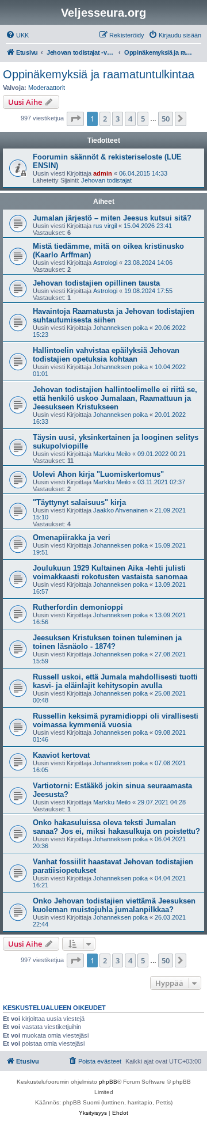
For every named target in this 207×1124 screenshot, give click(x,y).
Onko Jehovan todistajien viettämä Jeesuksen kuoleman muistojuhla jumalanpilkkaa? (114, 905)
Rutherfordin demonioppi (78, 607)
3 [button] (118, 118)
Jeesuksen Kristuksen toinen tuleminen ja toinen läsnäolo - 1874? (107, 642)
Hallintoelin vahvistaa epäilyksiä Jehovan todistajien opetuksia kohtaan (106, 354)
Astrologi (105, 262)
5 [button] (143, 118)
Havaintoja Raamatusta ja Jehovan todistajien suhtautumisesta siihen (113, 315)
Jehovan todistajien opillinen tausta (96, 283)
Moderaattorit (46, 87)
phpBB (108, 1082)
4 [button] (130, 118)
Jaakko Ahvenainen (120, 510)
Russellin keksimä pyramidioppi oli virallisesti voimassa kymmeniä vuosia (115, 720)
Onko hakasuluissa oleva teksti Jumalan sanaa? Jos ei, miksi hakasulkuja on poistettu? (116, 827)
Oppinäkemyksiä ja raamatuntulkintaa (98, 74)
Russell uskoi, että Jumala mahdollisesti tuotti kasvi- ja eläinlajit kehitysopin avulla (115, 681)
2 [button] (105, 118)
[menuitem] (17, 35)
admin (102, 173)
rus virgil (105, 225)
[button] (75, 119)
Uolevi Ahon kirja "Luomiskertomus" (98, 474)
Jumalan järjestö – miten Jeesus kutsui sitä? (112, 218)
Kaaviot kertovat (61, 755)
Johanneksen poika (120, 327)
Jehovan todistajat (106, 180)
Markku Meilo (112, 453)
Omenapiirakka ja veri (71, 537)
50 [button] (166, 118)
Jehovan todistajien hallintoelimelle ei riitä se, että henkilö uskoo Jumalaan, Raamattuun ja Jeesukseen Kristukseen (115, 398)
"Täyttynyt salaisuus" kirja (79, 502)
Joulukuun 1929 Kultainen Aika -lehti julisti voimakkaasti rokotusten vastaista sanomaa (110, 572)
